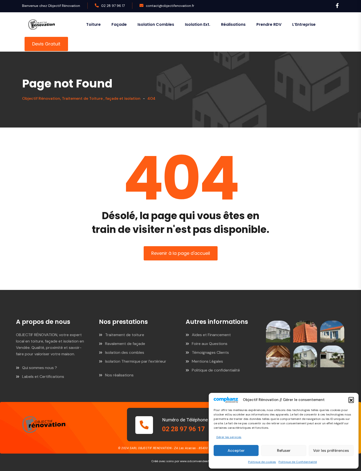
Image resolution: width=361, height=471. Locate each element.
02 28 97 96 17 (113, 5)
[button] (351, 399)
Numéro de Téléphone (185, 420)
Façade (119, 24)
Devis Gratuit (46, 44)
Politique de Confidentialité (297, 462)
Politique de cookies (262, 462)
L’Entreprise (304, 24)
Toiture (93, 24)
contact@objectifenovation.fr (170, 5)
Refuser (284, 450)
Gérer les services (228, 437)
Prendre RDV (268, 24)
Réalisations (233, 24)
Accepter (236, 450)
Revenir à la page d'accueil (180, 253)
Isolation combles (156, 24)
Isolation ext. (197, 24)
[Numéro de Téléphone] (144, 425)
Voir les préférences (331, 450)
